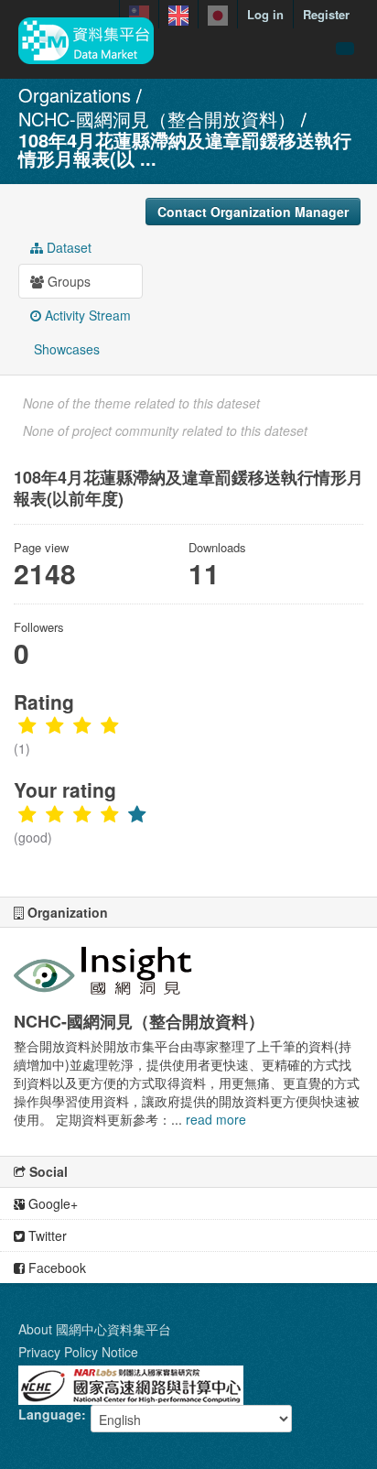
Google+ (51, 1203)
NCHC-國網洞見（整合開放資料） (157, 118)
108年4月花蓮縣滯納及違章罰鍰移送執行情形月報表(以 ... (184, 148)
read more (216, 1119)
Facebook (55, 1267)
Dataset (67, 247)
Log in (265, 14)
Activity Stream (86, 315)
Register (326, 14)
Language (49, 1414)
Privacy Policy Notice (78, 1352)
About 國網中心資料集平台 (94, 1329)
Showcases (65, 349)
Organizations (74, 95)
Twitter (46, 1235)
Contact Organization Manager (253, 211)
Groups (67, 281)
